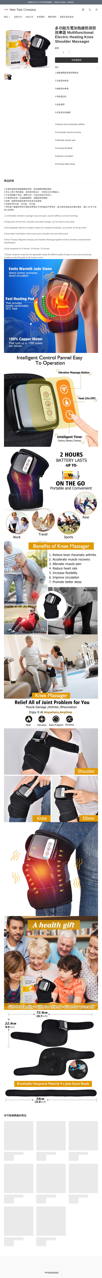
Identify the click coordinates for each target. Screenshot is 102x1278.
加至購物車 (76, 60)
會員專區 (41, 17)
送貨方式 (18, 17)
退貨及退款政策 (67, 17)
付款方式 (29, 17)
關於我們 (52, 17)
